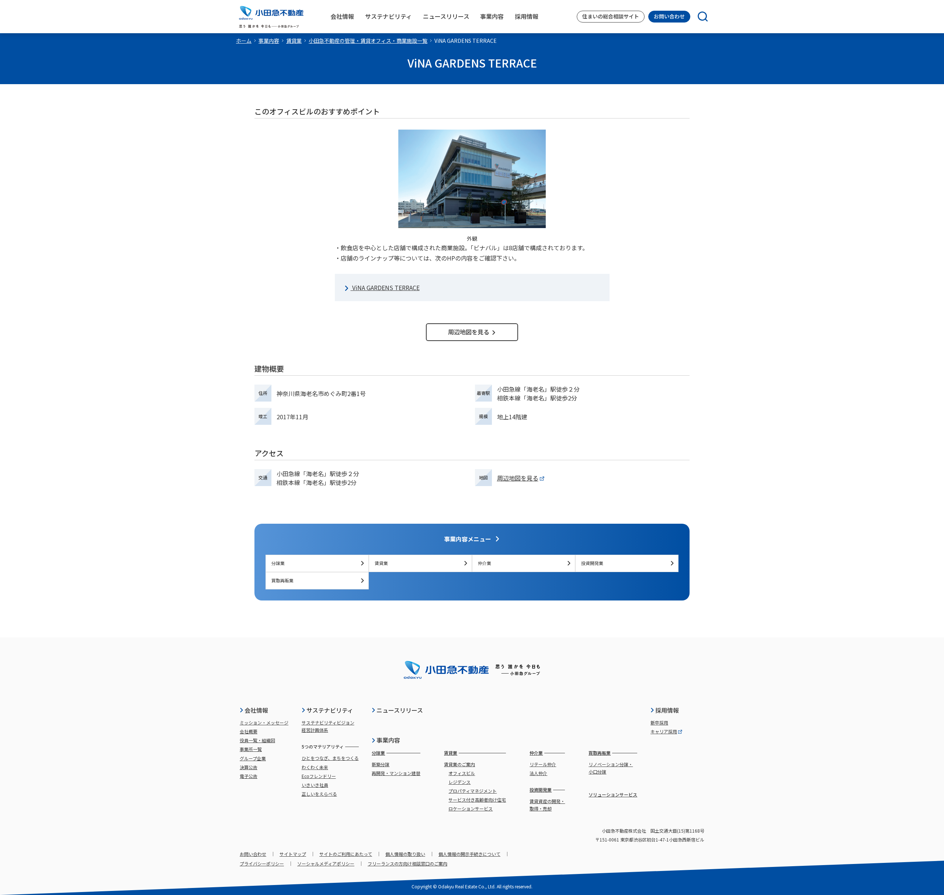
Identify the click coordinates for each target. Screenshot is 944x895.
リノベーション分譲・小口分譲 (611, 768)
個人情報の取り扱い (405, 854)
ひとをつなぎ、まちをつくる (330, 758)
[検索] (699, 16)
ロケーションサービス (470, 808)
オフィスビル (461, 773)
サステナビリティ (329, 710)
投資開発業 (592, 563)
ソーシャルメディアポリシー (325, 863)
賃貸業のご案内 (459, 764)
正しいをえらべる (319, 794)
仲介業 (484, 563)
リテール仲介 (543, 764)
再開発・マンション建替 (396, 773)
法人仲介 (538, 773)
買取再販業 (282, 580)
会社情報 (256, 710)
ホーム (243, 40)
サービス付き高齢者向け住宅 (477, 799)
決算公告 (248, 767)
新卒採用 (659, 722)
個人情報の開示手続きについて (469, 854)
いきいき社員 (315, 785)
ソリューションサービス (613, 794)
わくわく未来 (315, 767)
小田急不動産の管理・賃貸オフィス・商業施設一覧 (368, 40)
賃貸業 (294, 40)
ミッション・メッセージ (264, 722)
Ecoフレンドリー (319, 776)
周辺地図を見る (468, 331)
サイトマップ (293, 854)
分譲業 (278, 563)
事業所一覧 (251, 749)
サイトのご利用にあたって (345, 854)
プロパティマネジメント (472, 791)
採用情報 (667, 710)
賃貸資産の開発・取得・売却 (547, 805)
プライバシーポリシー (262, 863)
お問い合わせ (669, 16)
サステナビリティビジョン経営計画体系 (328, 726)
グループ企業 (253, 758)
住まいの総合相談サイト (610, 16)
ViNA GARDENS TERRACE (385, 287)
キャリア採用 (663, 731)
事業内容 (268, 40)
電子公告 (248, 776)
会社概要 (248, 731)
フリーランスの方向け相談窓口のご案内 (407, 863)
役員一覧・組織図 (257, 740)
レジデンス (459, 782)
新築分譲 (380, 764)
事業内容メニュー (467, 538)
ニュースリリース (399, 710)
